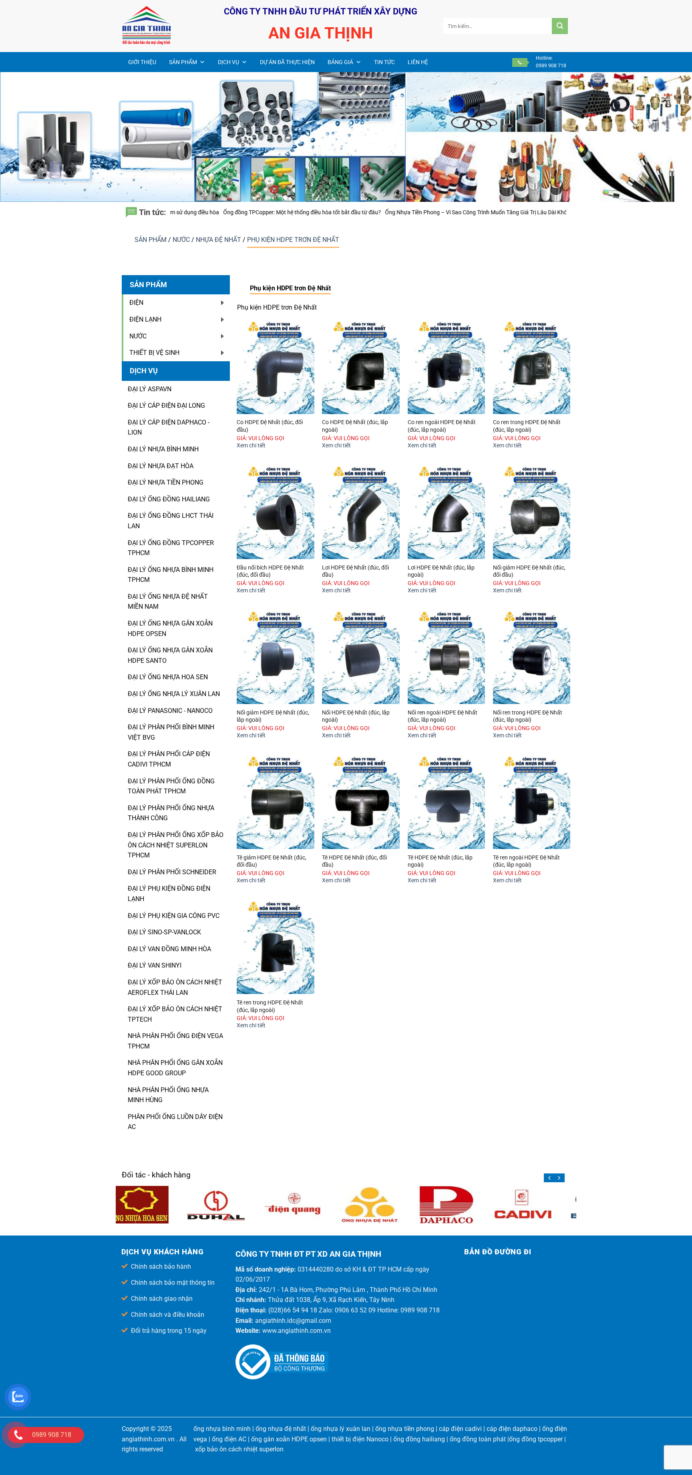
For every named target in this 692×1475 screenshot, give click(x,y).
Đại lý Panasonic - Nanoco (170, 710)
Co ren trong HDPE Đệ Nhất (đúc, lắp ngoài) (527, 426)
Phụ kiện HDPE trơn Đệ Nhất (293, 239)
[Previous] (550, 1177)
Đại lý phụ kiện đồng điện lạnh (169, 894)
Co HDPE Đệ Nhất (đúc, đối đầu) (270, 426)
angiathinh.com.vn (148, 1439)
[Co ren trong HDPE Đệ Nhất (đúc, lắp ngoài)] (532, 367)
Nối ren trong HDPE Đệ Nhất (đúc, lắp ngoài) (527, 716)
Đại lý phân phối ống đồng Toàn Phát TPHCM (171, 786)
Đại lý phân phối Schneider (172, 872)
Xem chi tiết (251, 445)
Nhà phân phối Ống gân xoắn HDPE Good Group (175, 1068)
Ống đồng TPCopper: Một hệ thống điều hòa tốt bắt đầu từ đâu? (180, 212)
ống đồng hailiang (419, 1439)
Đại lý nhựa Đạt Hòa (160, 466)
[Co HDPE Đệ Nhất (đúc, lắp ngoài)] (361, 367)
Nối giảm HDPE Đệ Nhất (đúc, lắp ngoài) (273, 716)
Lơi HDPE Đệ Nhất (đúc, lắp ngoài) (441, 571)
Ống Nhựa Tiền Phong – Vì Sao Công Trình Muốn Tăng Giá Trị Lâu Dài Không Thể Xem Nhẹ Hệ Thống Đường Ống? (403, 212)
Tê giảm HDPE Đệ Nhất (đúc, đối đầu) (271, 861)
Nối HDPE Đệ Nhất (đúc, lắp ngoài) (356, 716)
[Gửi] (560, 26)
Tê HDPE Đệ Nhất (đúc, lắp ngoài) (440, 861)
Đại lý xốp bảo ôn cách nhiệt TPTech (175, 1014)
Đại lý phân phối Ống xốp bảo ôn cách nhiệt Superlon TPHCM (175, 845)
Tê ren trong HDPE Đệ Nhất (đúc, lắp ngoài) (270, 1006)
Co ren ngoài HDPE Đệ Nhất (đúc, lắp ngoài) (442, 426)
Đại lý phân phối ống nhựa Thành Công (171, 813)
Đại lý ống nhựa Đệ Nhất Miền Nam (168, 602)
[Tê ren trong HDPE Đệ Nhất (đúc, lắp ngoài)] (275, 947)
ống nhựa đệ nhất (280, 1429)
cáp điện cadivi (460, 1429)
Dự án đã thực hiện (287, 62)
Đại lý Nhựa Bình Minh (163, 449)
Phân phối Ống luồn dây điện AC (175, 1122)
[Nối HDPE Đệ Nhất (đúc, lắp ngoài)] (361, 657)
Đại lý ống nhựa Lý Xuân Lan (174, 694)
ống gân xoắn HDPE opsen (289, 1439)
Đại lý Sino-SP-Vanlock (164, 932)
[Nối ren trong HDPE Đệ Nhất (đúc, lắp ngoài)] (532, 657)
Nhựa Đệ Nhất (219, 239)
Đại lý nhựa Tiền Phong (165, 482)
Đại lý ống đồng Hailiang (169, 499)
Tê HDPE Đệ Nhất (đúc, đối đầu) (354, 861)
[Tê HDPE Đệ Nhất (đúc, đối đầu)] (361, 802)
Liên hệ (418, 62)
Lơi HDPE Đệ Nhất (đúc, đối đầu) (355, 571)
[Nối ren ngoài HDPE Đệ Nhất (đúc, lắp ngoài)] (446, 657)
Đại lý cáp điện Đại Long (166, 405)
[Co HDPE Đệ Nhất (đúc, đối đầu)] (275, 367)
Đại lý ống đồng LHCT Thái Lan (170, 521)
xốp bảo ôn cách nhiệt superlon (239, 1449)
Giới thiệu (142, 62)
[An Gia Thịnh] (162, 26)
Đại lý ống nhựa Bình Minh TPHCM (170, 575)
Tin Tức (384, 62)
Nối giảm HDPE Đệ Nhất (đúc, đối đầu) (529, 571)
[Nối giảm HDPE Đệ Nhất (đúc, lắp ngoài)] (275, 657)
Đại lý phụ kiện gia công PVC (173, 916)
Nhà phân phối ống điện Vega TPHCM (175, 1041)
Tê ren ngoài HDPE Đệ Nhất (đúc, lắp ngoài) (526, 861)
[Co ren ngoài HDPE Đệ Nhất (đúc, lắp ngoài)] (446, 367)
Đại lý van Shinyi (154, 965)
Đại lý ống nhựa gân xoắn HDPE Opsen (170, 629)
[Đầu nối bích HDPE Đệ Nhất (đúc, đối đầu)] (275, 512)
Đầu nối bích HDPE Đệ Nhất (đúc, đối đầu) (270, 571)
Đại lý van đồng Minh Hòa (169, 949)
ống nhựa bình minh (222, 1429)
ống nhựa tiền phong (404, 1429)
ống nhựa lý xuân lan (340, 1429)
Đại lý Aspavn (149, 389)
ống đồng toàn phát (478, 1439)
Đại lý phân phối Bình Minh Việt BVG (171, 732)
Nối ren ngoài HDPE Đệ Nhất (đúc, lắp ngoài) (442, 716)
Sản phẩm (183, 62)
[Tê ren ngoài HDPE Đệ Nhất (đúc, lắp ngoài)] (532, 802)
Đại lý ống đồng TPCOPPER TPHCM (171, 548)
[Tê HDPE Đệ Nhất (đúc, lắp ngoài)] (446, 802)
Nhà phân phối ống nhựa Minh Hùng (168, 1095)
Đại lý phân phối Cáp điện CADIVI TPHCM (169, 759)
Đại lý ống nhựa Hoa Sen (168, 677)
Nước (182, 239)
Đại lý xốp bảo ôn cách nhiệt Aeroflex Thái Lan (175, 987)
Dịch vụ (228, 62)
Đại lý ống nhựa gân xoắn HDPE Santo (170, 655)
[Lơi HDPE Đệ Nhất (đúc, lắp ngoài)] (446, 512)
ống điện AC (229, 1439)
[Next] (559, 1177)
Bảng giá (340, 62)
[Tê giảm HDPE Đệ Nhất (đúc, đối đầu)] (275, 802)
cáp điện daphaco (512, 1429)
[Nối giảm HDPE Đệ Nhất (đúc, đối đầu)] (532, 512)
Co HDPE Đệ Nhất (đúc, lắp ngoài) (355, 426)
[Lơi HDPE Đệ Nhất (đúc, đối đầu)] (361, 512)
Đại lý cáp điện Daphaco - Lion (168, 428)
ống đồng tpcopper (536, 1439)
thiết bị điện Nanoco (360, 1439)
